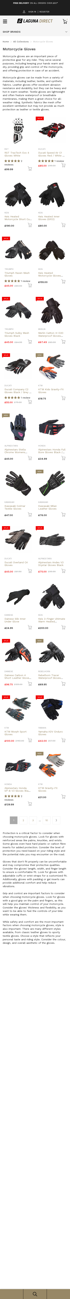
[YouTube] (42, 667)
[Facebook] (27, 667)
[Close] (63, 622)
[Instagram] (34, 667)
